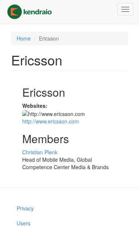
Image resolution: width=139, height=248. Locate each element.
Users (23, 223)
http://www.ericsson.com (50, 121)
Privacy (25, 208)
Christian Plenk (39, 152)
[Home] (29, 12)
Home (24, 38)
